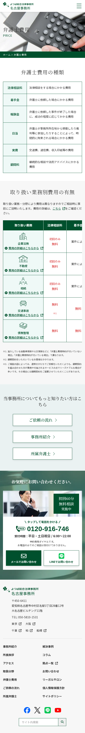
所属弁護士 (41, 453)
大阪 (28, 624)
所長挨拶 (8, 655)
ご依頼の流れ (41, 420)
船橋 (39, 630)
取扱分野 (8, 671)
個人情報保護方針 (53, 688)
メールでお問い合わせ (24, 562)
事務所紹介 (41, 437)
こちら (57, 208)
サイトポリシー (52, 696)
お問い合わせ (50, 671)
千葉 (14, 630)
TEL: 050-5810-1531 (25, 617)
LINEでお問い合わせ (61, 562)
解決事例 (48, 646)
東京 (14, 624)
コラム (46, 655)
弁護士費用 (10, 679)
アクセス (8, 663)
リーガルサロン (52, 679)
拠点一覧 (48, 663)
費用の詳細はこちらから (23, 248)
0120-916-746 (48, 528)
